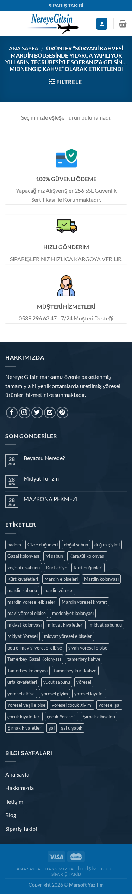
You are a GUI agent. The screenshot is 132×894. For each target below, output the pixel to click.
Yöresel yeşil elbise (26, 705)
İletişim (14, 801)
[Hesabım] (101, 24)
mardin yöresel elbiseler (31, 602)
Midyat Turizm (41, 478)
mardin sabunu (22, 590)
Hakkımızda (19, 787)
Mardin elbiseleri (61, 579)
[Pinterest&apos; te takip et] (62, 412)
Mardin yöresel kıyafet (84, 602)
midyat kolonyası (24, 625)
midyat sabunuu (106, 625)
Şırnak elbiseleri (99, 716)
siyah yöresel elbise (87, 648)
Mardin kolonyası (101, 579)
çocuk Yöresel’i (61, 716)
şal (52, 728)
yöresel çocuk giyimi (72, 705)
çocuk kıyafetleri (23, 716)
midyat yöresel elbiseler (68, 636)
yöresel (83, 682)
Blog (10, 814)
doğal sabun (76, 545)
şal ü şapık (71, 728)
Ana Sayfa (23, 48)
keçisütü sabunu (23, 567)
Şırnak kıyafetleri (24, 728)
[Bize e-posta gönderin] (50, 412)
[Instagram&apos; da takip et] (24, 412)
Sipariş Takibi (21, 828)
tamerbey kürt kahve (75, 670)
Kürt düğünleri (88, 567)
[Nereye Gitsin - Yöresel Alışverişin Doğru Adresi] (52, 23)
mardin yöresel (58, 590)
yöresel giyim (54, 693)
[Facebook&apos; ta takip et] (12, 412)
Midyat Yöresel (22, 636)
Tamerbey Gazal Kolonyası (34, 659)
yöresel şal (109, 705)
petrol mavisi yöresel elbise (34, 648)
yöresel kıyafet (89, 693)
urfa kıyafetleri (22, 682)
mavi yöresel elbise (26, 613)
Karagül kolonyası (87, 556)
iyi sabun (54, 556)
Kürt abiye (56, 567)
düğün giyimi (107, 545)
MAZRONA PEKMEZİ (50, 498)
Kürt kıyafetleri (22, 579)
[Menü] (9, 23)
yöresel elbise (21, 693)
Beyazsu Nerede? (44, 457)
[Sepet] (123, 23)
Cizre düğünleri (42, 545)
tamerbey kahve (83, 659)
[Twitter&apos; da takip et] (37, 412)
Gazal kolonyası (23, 556)
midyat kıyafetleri (65, 625)
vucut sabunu (56, 682)
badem (14, 545)
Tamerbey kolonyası (27, 670)
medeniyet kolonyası (73, 613)
